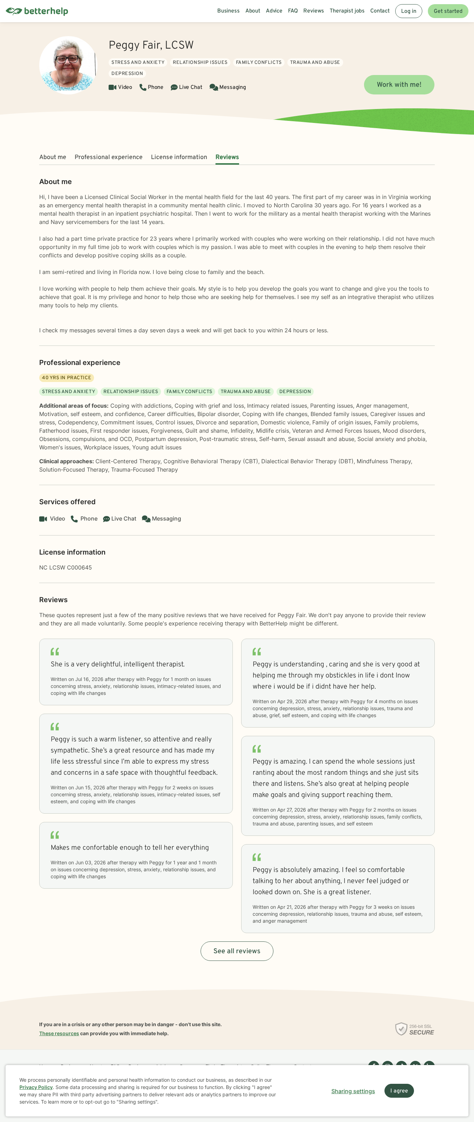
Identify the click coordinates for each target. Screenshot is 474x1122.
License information (179, 157)
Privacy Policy (36, 1087)
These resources (59, 1033)
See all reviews (237, 951)
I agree (399, 1091)
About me (52, 157)
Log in (408, 11)
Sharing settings (353, 1091)
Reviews (227, 157)
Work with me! (399, 85)
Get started (448, 11)
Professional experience (109, 157)
